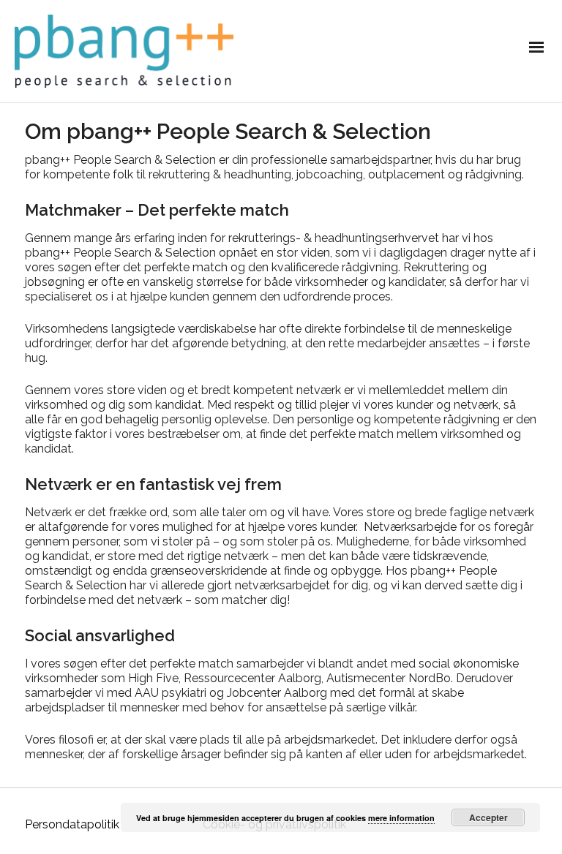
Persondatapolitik (72, 824)
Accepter (488, 817)
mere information (401, 817)
